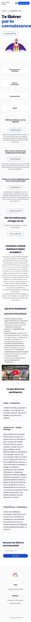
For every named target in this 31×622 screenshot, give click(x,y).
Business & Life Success (15, 600)
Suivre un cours (23, 3)
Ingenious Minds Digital (15, 589)
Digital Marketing (15, 603)
